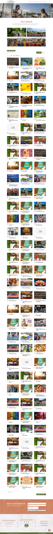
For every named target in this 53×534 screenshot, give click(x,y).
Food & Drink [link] (37, 1)
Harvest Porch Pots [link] (25, 237)
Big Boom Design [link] (43, 533)
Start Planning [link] (44, 1)
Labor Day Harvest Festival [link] (12, 300)
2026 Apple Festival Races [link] (12, 341)
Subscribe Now (36, 510)
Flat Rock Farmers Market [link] (39, 145)
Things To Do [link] (30, 1)
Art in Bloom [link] (10, 287)
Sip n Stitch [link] (24, 120)
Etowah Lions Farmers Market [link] (40, 249)
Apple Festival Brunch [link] (39, 408)
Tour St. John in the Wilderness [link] (26, 368)
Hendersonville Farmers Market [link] (40, 80)
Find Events (39, 52)
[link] (11, 1)
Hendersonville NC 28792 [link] (9, 524)
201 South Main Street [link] (8, 523)
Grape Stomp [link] (24, 328)
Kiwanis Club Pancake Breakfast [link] (40, 288)
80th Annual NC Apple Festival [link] (26, 287)
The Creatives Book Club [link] (12, 237)
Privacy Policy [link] (17, 533)
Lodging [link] (34, 1)
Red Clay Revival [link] (11, 435)
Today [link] (11, 55)
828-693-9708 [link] (9, 526)
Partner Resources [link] (44, 521)
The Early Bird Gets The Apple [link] (13, 92)
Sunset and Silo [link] (11, 80)
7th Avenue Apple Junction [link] (39, 353)
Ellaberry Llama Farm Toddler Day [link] (40, 120)
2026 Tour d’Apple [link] (24, 435)
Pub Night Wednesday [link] (25, 145)
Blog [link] (40, 1)
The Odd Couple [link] (24, 171)
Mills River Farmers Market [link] (26, 80)
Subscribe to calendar (40, 494)
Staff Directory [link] (44, 525)
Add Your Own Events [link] (11, 50)
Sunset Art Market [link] (24, 158)
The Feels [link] (37, 422)
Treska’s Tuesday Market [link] (39, 237)
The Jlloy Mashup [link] (38, 315)
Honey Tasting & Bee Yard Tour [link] (26, 93)
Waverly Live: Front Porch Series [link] (26, 276)
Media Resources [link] (44, 523)
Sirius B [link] (10, 382)
